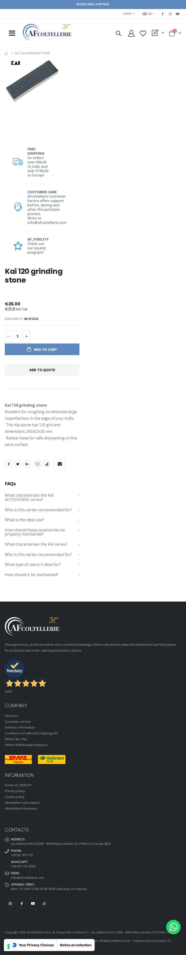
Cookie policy (14, 797)
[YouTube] (178, 14)
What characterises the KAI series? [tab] (36, 544)
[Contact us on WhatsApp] (173, 927)
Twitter (18, 464)
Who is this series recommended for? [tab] (38, 510)
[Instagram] (170, 14)
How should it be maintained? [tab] (31, 575)
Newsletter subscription (22, 802)
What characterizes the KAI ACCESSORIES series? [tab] (29, 497)
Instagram (10, 903)
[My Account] (131, 33)
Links (127, 13)
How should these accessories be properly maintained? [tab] (35, 532)
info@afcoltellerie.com (27, 877)
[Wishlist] (143, 33)
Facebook (9, 464)
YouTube (33, 903)
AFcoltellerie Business (21, 808)
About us (11, 715)
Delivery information (20, 727)
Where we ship (16, 739)
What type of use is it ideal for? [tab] (33, 564)
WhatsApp (44, 903)
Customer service (18, 721)
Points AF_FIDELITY (18, 785)
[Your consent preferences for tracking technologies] (8, 946)
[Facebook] (162, 14)
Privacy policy (15, 791)
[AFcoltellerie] (47, 32)
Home (6, 53)
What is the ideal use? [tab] (24, 520)
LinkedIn (27, 464)
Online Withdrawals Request (26, 745)
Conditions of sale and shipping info (31, 733)
